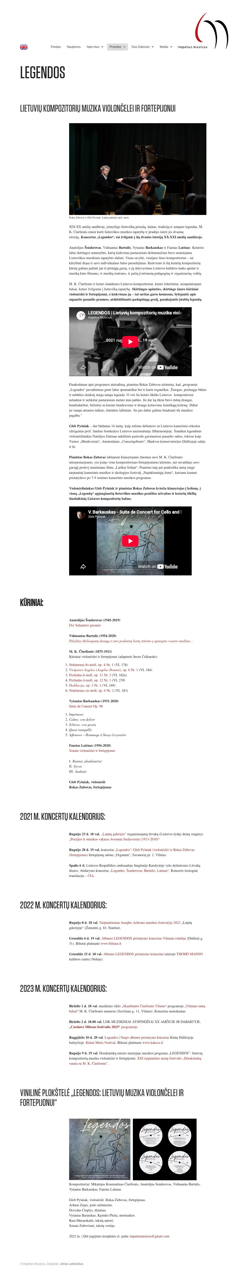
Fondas (56, 47)
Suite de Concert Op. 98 (86, 706)
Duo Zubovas (141, 47)
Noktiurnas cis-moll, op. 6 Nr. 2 (91, 690)
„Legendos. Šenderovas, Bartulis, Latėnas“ (139, 870)
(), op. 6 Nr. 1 (103, 669)
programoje (103, 1026)
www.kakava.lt (152, 1042)
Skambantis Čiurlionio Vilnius (144, 1006)
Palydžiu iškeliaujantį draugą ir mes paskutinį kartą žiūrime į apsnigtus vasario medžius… (131, 640)
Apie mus (93, 47)
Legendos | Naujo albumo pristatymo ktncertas (137, 1037)
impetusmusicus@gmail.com (149, 1236)
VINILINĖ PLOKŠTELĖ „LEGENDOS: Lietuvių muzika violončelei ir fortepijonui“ (102, 1098)
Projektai (115, 47)
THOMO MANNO (189, 954)
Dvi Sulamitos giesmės (85, 625)
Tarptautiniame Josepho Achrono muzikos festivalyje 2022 (139, 922)
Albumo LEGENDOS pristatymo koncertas (133, 954)
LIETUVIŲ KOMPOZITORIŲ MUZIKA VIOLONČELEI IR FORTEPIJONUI (98, 108)
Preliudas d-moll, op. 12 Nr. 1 (90, 680)
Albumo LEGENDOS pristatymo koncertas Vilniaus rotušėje (143, 938)
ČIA (91, 875)
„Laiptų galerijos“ (113, 834)
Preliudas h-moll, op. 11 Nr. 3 (90, 675)
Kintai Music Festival (100, 1042)
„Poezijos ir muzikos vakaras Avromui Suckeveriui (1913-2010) (113, 839)
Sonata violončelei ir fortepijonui (92, 750)
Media (164, 47)
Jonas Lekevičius (71, 1264)
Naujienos (74, 47)
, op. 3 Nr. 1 (85, 685)
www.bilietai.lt (111, 943)
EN (23, 47)
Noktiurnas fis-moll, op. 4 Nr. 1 (91, 664)
